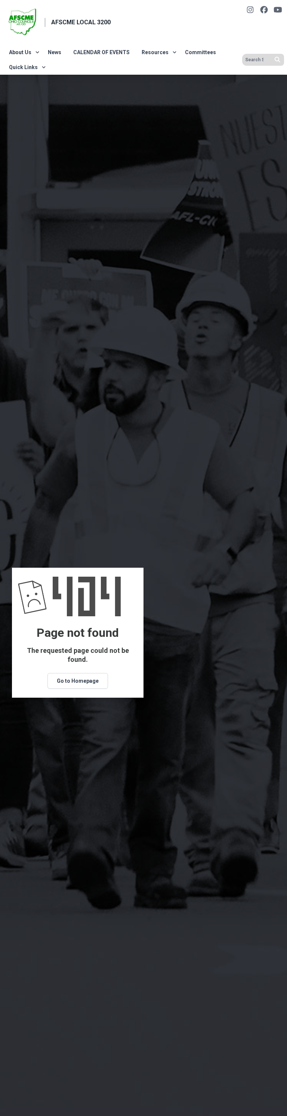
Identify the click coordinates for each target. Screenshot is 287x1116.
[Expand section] (37, 52)
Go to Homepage (78, 681)
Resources (155, 52)
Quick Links (23, 67)
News (54, 52)
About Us (20, 52)
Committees (200, 52)
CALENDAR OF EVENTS (101, 52)
